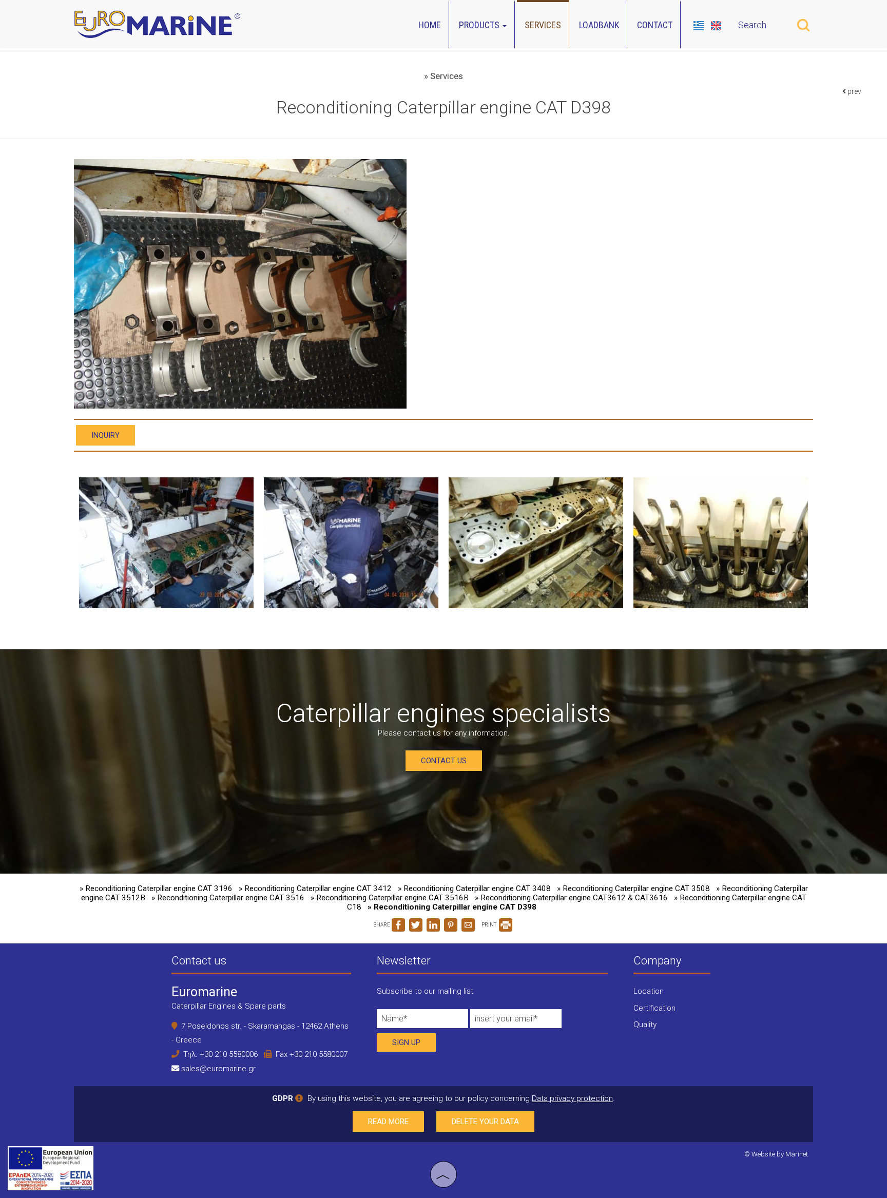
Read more (388, 1121)
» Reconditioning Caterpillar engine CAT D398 (452, 907)
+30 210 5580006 (229, 1054)
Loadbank (599, 25)
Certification (654, 1008)
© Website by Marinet (776, 1154)
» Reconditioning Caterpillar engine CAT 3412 (315, 888)
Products (480, 25)
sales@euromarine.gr (218, 1068)
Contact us (444, 760)
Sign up (406, 1042)
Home (429, 25)
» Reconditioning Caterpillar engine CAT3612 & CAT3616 (571, 897)
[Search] (803, 25)
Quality (645, 1024)
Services (543, 25)
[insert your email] (516, 1021)
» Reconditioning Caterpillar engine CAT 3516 (227, 897)
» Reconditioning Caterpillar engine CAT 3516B (390, 897)
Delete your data (485, 1121)
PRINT (489, 925)
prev (853, 91)
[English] (716, 24)
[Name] (422, 1021)
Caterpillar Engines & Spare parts (228, 1006)
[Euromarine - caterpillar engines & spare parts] (157, 23)
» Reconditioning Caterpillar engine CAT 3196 (156, 888)
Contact (654, 25)
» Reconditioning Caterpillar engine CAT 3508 (633, 888)
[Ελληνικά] (699, 24)
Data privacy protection (572, 1098)
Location (648, 991)
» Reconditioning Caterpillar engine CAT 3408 (474, 888)
